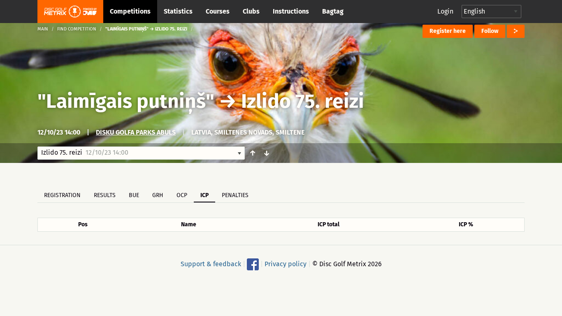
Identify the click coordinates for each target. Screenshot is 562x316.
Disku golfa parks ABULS (136, 132)
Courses (218, 11)
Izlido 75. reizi (302, 101)
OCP (181, 195)
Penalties (235, 195)
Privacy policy (286, 264)
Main (42, 29)
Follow (489, 31)
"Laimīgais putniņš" (125, 101)
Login (445, 11)
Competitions (130, 11)
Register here (448, 31)
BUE (134, 195)
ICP (204, 195)
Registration (62, 195)
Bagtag (333, 11)
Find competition (76, 29)
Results (105, 195)
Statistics (178, 11)
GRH (157, 195)
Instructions (291, 11)
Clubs (251, 11)
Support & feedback (211, 264)
